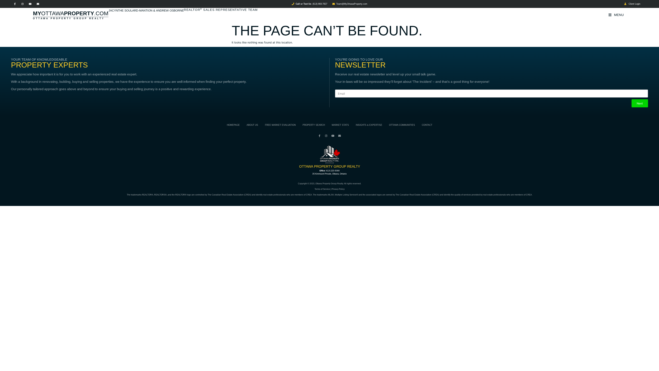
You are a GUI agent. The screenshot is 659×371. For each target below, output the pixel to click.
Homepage (233, 125)
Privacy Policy (338, 189)
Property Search (314, 125)
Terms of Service (322, 189)
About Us (252, 125)
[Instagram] (22, 4)
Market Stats (340, 125)
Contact (427, 125)
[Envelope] (38, 4)
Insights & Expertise (369, 125)
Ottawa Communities (402, 125)
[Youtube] (30, 4)
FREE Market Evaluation (280, 125)
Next (640, 103)
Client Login (633, 4)
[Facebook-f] (15, 4)
